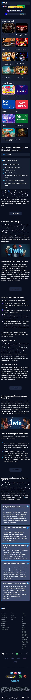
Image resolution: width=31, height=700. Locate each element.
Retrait (23, 625)
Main (3, 698)
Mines (12, 619)
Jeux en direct (23, 698)
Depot (23, 627)
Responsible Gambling (24, 635)
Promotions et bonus (15, 10)
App (22, 619)
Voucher (23, 648)
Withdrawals (24, 639)
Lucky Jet (13, 617)
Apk (22, 621)
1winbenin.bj (3, 621)
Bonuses (24, 615)
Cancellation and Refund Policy (25, 642)
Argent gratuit (16, 7)
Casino (17, 698)
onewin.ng (3, 619)
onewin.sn (3, 623)
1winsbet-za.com (5, 627)
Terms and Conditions (24, 632)
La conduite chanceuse (13, 14)
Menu (28, 698)
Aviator (13, 615)
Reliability (24, 644)
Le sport (6, 698)
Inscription (24, 623)
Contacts (24, 646)
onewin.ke (3, 625)
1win (3, 154)
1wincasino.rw (4, 615)
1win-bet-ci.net (4, 629)
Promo (23, 617)
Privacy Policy (25, 637)
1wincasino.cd (4, 617)
